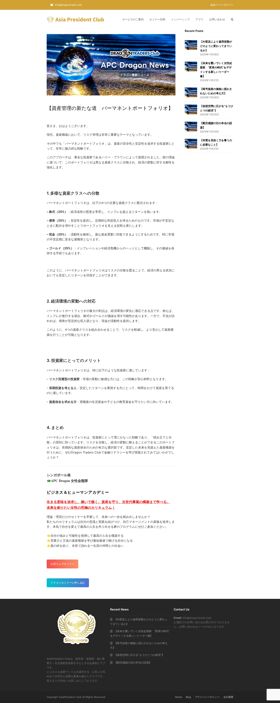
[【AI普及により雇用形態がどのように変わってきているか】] (191, 45)
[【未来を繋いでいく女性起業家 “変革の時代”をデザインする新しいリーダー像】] (191, 66)
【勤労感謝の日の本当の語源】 (133, 662)
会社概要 (228, 696)
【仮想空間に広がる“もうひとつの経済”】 (139, 654)
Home (178, 696)
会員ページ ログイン (221, 4)
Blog (188, 696)
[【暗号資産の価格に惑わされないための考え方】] (191, 92)
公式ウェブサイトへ (62, 563)
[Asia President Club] (76, 645)
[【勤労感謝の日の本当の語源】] (191, 126)
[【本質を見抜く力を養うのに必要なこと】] (191, 143)
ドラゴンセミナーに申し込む (67, 582)
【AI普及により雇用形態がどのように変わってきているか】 (216, 46)
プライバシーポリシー (207, 696)
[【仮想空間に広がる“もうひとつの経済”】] (191, 109)
